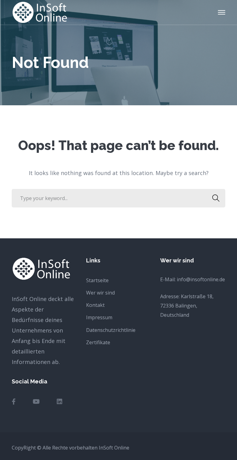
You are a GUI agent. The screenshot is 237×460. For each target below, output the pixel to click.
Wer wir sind (100, 292)
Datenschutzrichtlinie (110, 330)
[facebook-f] (14, 402)
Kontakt (95, 305)
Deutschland (174, 315)
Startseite (97, 280)
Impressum (99, 317)
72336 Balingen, (178, 305)
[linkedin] (59, 402)
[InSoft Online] (39, 11)
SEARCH (216, 198)
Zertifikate (98, 342)
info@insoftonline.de (201, 279)
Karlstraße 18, (197, 296)
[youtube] (36, 402)
